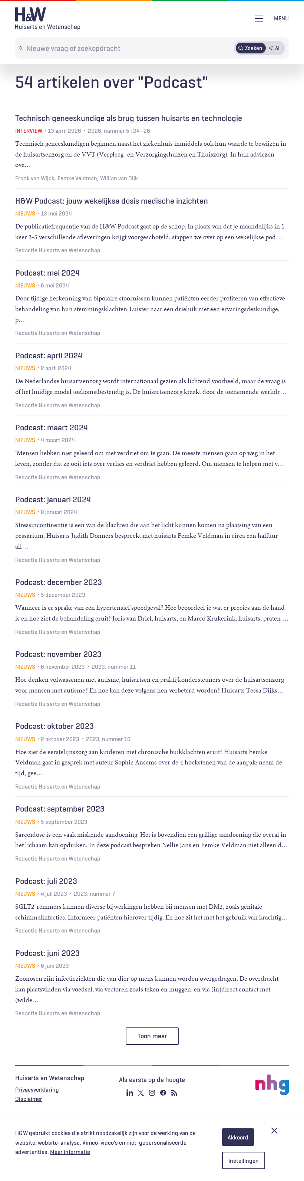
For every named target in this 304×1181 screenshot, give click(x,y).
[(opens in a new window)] (243, 1085)
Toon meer (152, 1036)
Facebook (163, 1092)
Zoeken (253, 48)
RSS (174, 1092)
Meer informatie (70, 1151)
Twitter (141, 1092)
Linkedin (129, 1092)
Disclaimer (28, 1098)
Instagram (152, 1092)
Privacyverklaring (37, 1089)
